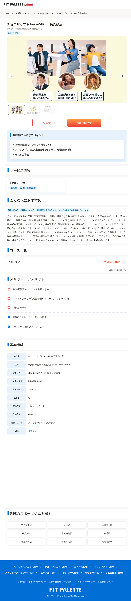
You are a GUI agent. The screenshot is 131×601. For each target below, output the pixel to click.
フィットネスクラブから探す (19, 572)
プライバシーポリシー (85, 581)
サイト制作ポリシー (37, 581)
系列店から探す (71, 572)
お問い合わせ (55, 581)
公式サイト (49, 122)
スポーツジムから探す (56, 566)
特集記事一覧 (92, 572)
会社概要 (21, 581)
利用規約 (68, 581)
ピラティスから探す (104, 566)
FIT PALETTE (8, 13)
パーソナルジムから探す (26, 566)
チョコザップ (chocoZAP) (39, 13)
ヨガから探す (81, 566)
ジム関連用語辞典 (114, 572)
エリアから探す (48, 572)
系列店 (21, 13)
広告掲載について (106, 581)
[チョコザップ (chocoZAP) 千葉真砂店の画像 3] (50, 110)
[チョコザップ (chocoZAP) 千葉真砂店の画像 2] (33, 110)
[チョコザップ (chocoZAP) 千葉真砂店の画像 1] (17, 110)
